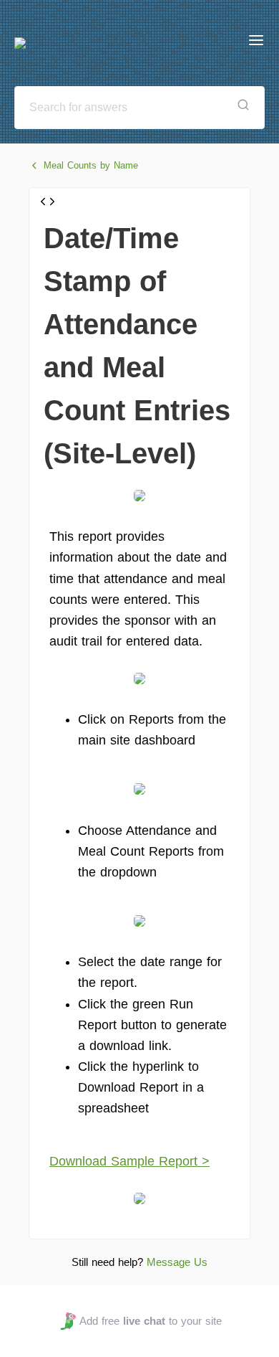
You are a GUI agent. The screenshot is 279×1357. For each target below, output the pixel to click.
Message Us (177, 1262)
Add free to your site (150, 1321)
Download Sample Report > (129, 1161)
